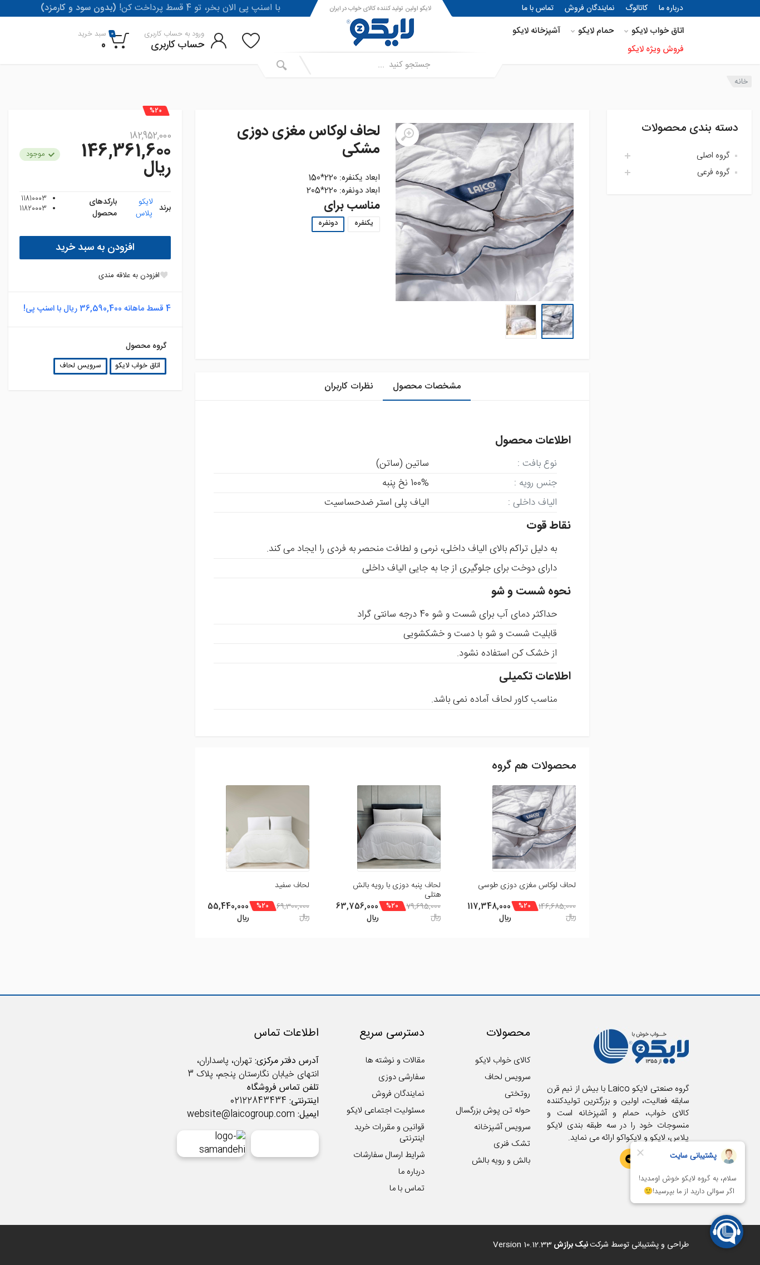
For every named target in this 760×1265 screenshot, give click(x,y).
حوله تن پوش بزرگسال (493, 1111)
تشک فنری (511, 1144)
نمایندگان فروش (589, 8)
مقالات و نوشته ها (395, 1060)
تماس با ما (538, 8)
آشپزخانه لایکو (536, 31)
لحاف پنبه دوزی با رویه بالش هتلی (397, 890)
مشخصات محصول (427, 386)
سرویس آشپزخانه (502, 1127)
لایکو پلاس (144, 207)
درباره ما (671, 8)
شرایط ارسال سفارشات (389, 1155)
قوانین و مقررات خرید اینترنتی (389, 1132)
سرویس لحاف (80, 366)
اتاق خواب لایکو (657, 31)
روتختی (517, 1094)
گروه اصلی (713, 156)
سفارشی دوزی (401, 1077)
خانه (741, 81)
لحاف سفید (292, 885)
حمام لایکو (596, 31)
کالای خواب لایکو (502, 1060)
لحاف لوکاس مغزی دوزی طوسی (527, 885)
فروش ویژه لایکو (656, 49)
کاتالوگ (636, 8)
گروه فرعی (713, 172)
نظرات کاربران (348, 386)
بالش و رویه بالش (501, 1161)
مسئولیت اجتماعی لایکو (386, 1111)
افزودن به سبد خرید (95, 247)
